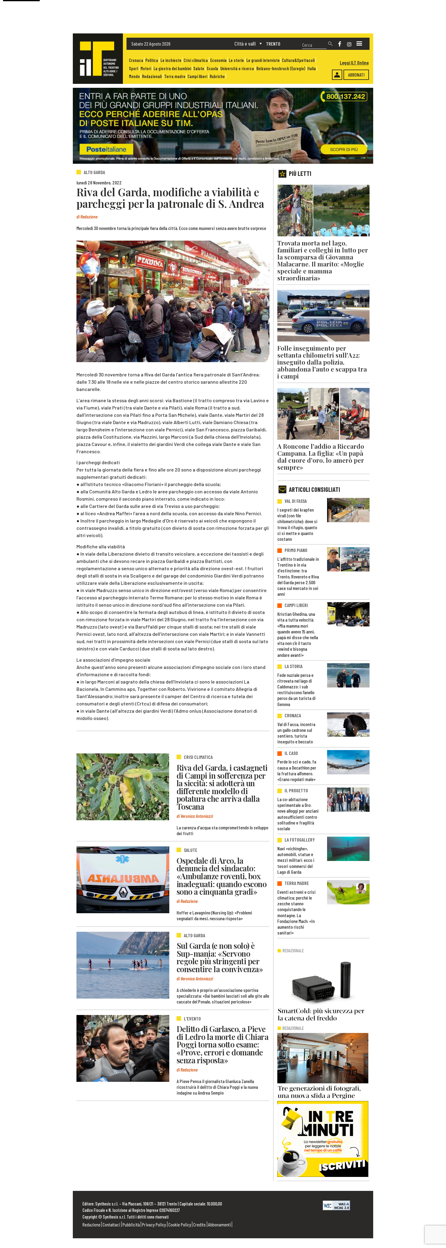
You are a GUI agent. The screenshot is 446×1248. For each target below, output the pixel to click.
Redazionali (152, 76)
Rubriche (217, 76)
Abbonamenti (219, 1224)
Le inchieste (170, 60)
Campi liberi (197, 76)
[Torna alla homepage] (98, 58)
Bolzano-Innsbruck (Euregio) (280, 68)
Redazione (91, 1224)
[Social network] (339, 43)
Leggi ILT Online (354, 62)
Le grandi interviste (263, 60)
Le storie (236, 60)
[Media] (359, 44)
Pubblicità (131, 1224)
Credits (199, 1224)
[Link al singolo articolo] (122, 786)
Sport (133, 68)
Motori (145, 68)
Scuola (212, 68)
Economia (218, 60)
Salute (198, 68)
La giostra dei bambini (172, 68)
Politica (151, 60)
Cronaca (136, 60)
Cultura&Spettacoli (298, 60)
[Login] (337, 75)
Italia (311, 68)
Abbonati (356, 74)
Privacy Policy (154, 1224)
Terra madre (174, 76)
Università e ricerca (237, 68)
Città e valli (245, 43)
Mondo (134, 76)
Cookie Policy (179, 1224)
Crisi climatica (196, 60)
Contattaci (111, 1224)
